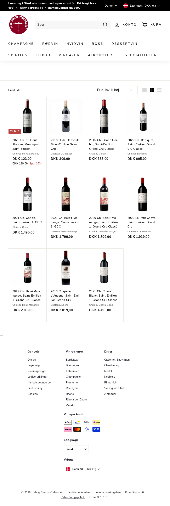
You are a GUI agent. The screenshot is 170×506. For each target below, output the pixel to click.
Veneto (70, 405)
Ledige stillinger (37, 376)
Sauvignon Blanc (115, 388)
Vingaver (69, 55)
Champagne (21, 43)
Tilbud (43, 55)
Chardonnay (111, 365)
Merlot (108, 371)
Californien (72, 371)
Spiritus (18, 55)
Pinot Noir (110, 382)
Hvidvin (75, 43)
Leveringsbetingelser (108, 492)
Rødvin (50, 43)
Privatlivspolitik (134, 492)
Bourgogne (72, 365)
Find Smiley (35, 388)
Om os (32, 359)
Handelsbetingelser (40, 382)
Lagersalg (34, 365)
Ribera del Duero (76, 399)
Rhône (70, 393)
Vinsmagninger (37, 371)
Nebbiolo (109, 376)
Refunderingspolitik (73, 497)
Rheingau (72, 388)
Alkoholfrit (102, 55)
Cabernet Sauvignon (117, 359)
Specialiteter (141, 55)
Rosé (97, 43)
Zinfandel (110, 393)
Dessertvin (125, 43)
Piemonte (72, 382)
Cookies (33, 393)
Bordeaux (72, 359)
